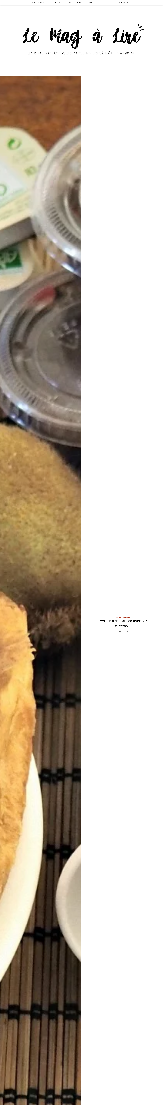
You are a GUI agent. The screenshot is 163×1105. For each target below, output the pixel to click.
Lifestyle (69, 2)
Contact (90, 2)
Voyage (80, 2)
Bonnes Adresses (45, 2)
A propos (31, 2)
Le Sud (58, 2)
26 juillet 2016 (122, 631)
